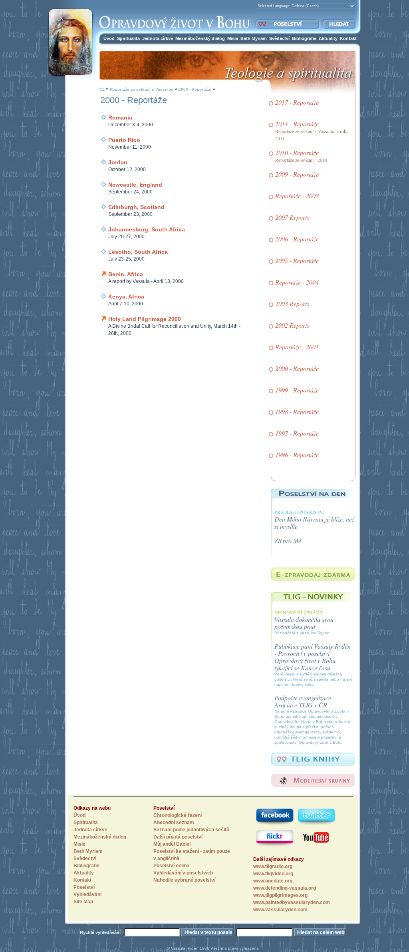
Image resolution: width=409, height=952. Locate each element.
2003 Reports (292, 303)
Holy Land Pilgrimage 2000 (144, 319)
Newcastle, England (135, 184)
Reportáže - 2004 (297, 282)
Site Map (83, 901)
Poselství (84, 887)
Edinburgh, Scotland (136, 207)
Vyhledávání (87, 894)
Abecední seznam (173, 822)
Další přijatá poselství (178, 837)
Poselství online (171, 865)
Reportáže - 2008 (297, 195)
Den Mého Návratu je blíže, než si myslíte (314, 522)
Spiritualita (128, 38)
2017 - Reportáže (297, 102)
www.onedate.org (272, 881)
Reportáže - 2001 (297, 347)
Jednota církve (157, 38)
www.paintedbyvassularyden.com (291, 902)
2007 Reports (292, 217)
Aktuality (328, 38)
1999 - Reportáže (297, 390)
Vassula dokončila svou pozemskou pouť (304, 623)
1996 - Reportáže (297, 454)
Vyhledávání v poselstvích (183, 873)
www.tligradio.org (272, 866)
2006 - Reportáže (297, 239)
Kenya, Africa (126, 296)
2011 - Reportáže (297, 123)
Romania (120, 117)
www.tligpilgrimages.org (280, 895)
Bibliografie (304, 38)
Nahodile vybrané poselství (184, 880)
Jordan (117, 162)
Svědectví (279, 38)
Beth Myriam (253, 38)
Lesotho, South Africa (138, 252)
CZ (102, 89)
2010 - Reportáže (297, 152)
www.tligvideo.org (273, 873)
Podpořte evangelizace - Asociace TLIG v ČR (304, 701)
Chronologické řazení (177, 815)
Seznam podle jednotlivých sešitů (191, 830)
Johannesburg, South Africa (146, 229)
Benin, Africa (125, 274)
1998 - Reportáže (297, 411)
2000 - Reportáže (194, 89)
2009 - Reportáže (297, 174)
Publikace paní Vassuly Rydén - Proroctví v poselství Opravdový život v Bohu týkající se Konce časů (312, 657)
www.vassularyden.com (280, 909)
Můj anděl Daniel (172, 844)
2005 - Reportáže (297, 260)
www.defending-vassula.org (284, 888)
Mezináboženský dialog (200, 38)
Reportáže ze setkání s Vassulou (141, 89)
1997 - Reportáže (297, 433)
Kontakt (348, 38)
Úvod (109, 38)
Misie (232, 38)
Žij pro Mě (287, 540)
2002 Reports (292, 325)
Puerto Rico (124, 140)
